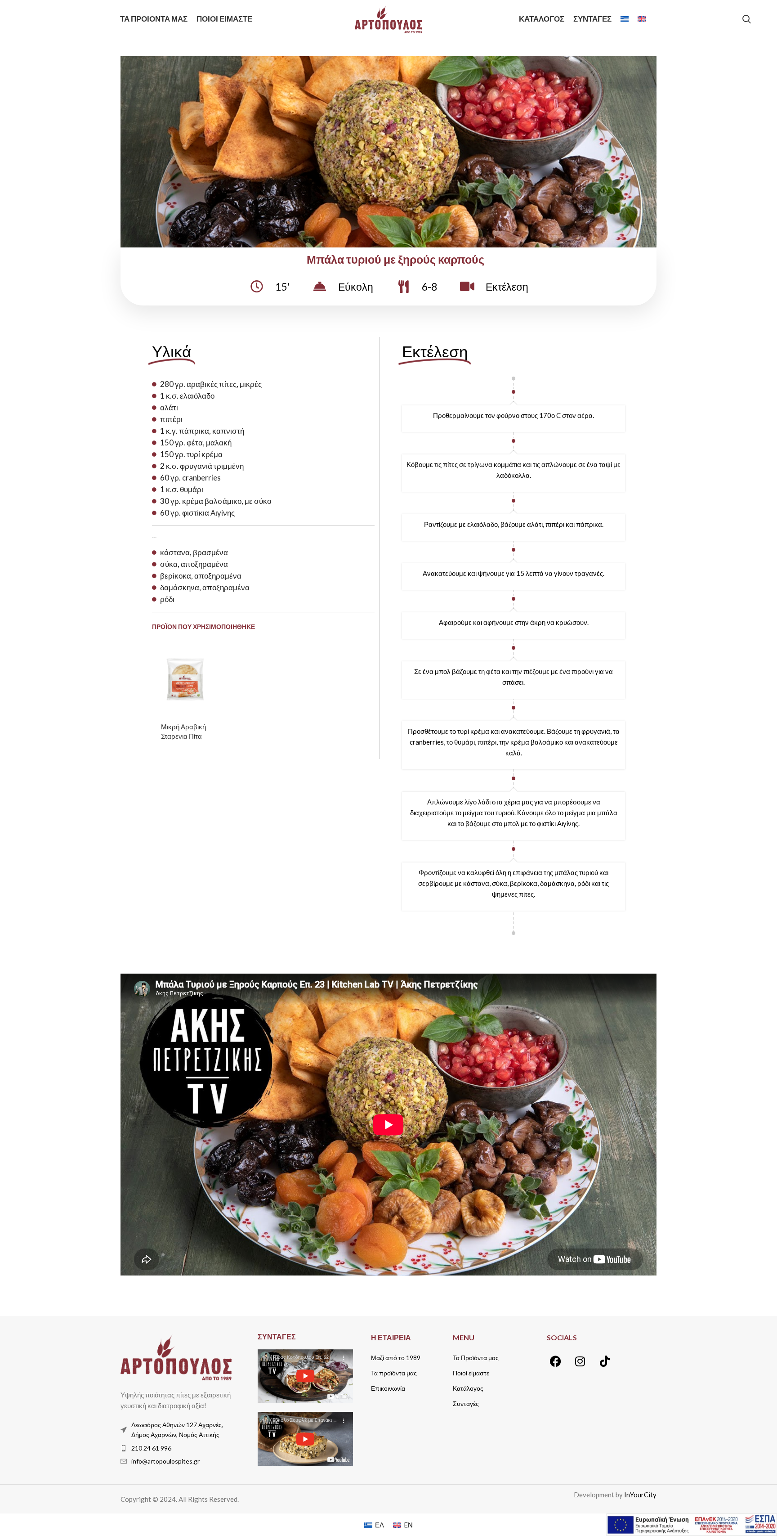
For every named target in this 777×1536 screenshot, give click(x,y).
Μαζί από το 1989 (395, 1357)
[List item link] (176, 1448)
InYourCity (640, 1495)
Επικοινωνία (388, 1388)
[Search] (746, 19)
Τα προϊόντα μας (394, 1373)
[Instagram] (580, 1361)
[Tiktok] (605, 1361)
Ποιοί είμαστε (471, 1373)
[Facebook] (555, 1361)
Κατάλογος (468, 1388)
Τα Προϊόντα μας (476, 1357)
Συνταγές (466, 1403)
